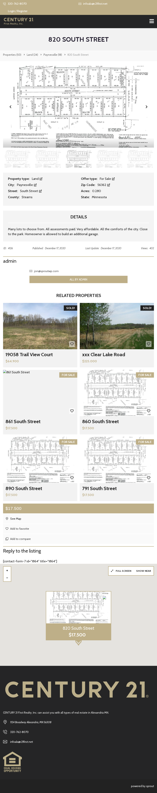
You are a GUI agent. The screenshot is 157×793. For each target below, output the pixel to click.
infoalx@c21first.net (95, 4)
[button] (146, 107)
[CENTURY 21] (17, 21)
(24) (32, 54)
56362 (102, 185)
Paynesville (25, 185)
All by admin (78, 279)
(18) (53, 54)
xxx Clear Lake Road (103, 354)
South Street (29, 191)
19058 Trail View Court (29, 354)
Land (35, 179)
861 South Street (23, 421)
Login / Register (17, 11)
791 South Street (99, 488)
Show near (143, 570)
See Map (15, 519)
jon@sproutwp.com (46, 271)
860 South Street (100, 421)
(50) (12, 54)
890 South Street (24, 488)
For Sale (106, 179)
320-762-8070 (17, 4)
